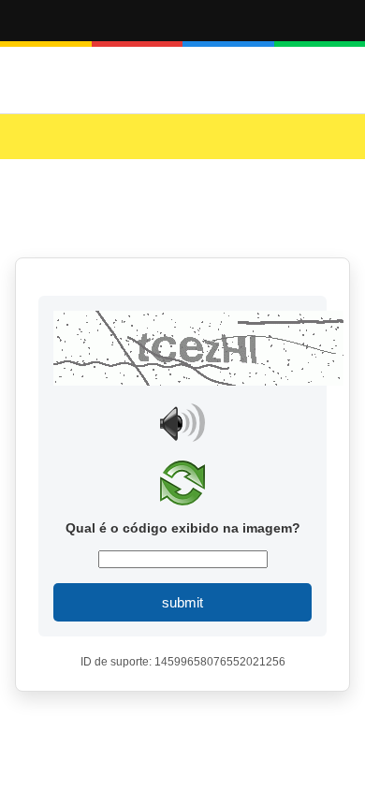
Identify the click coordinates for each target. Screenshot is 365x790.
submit (182, 602)
